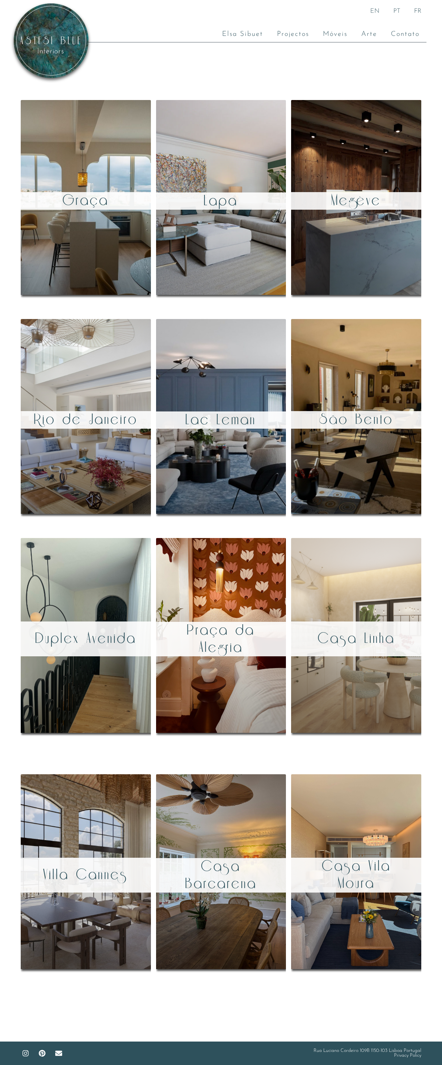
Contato (405, 34)
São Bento (356, 420)
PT (396, 11)
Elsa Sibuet (242, 34)
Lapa (221, 201)
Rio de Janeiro (86, 420)
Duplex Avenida (85, 639)
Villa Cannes (85, 875)
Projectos (293, 34)
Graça (86, 201)
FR (417, 11)
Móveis (335, 34)
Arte (369, 34)
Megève (356, 201)
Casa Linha (356, 639)
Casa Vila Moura (356, 875)
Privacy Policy (407, 1055)
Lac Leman (220, 420)
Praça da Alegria (221, 639)
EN (374, 11)
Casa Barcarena (221, 875)
